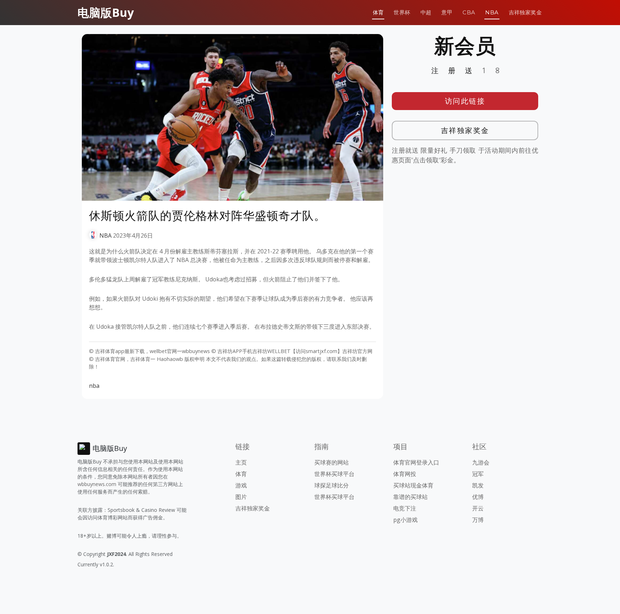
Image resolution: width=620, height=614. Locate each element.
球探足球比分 (331, 485)
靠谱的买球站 (410, 497)
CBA (468, 12)
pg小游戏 (405, 520)
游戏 (241, 485)
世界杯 (402, 12)
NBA (491, 12)
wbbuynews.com (97, 484)
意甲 (446, 12)
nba (94, 386)
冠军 (478, 474)
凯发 (478, 485)
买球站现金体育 (413, 485)
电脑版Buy (106, 12)
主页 (241, 462)
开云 (478, 508)
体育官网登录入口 (416, 462)
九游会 (480, 462)
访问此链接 (465, 101)
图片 (241, 497)
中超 (426, 12)
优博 (478, 497)
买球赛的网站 (331, 462)
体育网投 (404, 474)
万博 (478, 520)
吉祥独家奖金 (525, 12)
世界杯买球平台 (334, 474)
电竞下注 (404, 508)
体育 (378, 12)
